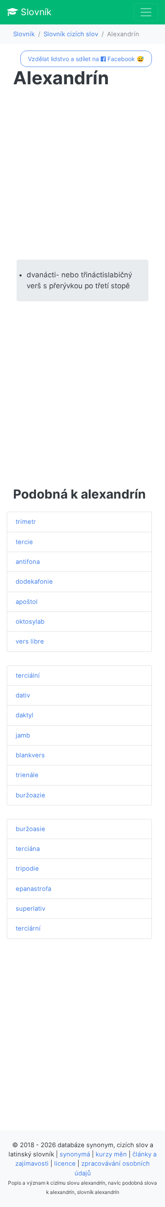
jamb (23, 735)
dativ (23, 695)
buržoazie (30, 795)
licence (65, 1163)
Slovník (35, 11)
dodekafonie (34, 581)
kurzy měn (111, 1154)
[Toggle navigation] (146, 12)
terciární (28, 928)
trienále (27, 775)
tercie (24, 542)
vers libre (30, 641)
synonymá (75, 1154)
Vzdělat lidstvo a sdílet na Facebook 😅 (86, 58)
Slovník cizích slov (71, 34)
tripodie (27, 868)
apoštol (27, 602)
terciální (28, 675)
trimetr (26, 522)
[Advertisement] (82, 174)
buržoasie (30, 829)
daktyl (24, 715)
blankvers (30, 755)
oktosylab (30, 621)
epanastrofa (33, 889)
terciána (28, 849)
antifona (28, 562)
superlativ (30, 908)
